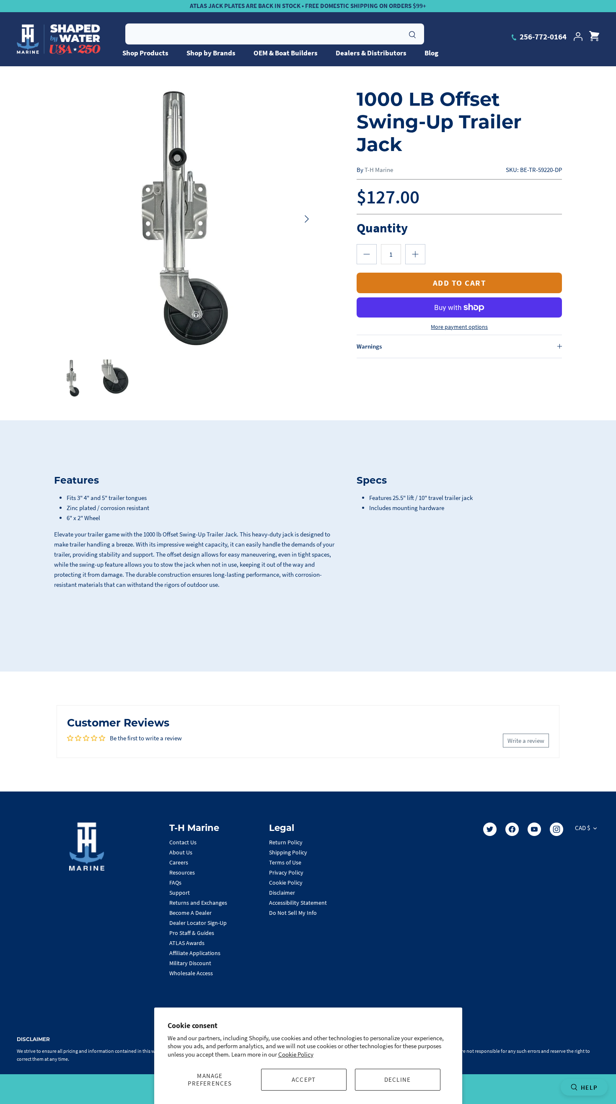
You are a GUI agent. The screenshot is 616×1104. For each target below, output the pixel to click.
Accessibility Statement (298, 902)
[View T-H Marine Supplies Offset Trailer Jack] (73, 378)
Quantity (382, 227)
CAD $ (582, 828)
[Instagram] (556, 829)
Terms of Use (285, 862)
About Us (180, 852)
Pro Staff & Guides (191, 933)
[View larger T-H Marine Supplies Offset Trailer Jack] (185, 219)
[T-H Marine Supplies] (59, 39)
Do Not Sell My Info (293, 913)
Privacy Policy (286, 872)
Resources (182, 872)
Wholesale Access (191, 973)
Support (179, 892)
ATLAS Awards (186, 943)
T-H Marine (379, 170)
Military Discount (190, 963)
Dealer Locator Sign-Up (198, 923)
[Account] (578, 36)
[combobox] (274, 33)
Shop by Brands (211, 52)
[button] (367, 254)
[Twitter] (490, 829)
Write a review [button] (525, 741)
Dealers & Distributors (371, 52)
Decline (397, 1079)
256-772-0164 (542, 36)
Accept (304, 1079)
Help (589, 1087)
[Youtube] (534, 829)
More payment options (459, 327)
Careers (178, 862)
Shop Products (145, 52)
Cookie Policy (295, 1054)
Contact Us (183, 842)
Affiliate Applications (194, 953)
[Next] (307, 219)
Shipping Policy (288, 852)
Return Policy (286, 842)
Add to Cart (460, 283)
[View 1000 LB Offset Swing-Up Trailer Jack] (114, 377)
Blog (431, 52)
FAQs (175, 882)
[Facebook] (512, 829)
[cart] (594, 36)
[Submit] (412, 33)
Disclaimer (282, 892)
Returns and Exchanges (198, 902)
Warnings (369, 346)
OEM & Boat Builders (286, 52)
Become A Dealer (190, 913)
